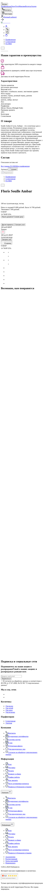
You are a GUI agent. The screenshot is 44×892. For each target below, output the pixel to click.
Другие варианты (7, 225)
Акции (33, 6)
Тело (17, 6)
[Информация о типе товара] (3, 232)
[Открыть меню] (2, 2)
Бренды (4, 4)
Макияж (22, 6)
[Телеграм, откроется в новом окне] (6, 697)
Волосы (28, 6)
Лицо (13, 6)
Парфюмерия (6, 6)
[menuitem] (6, 27)
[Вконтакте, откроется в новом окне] (6, 694)
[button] (22, 19)
